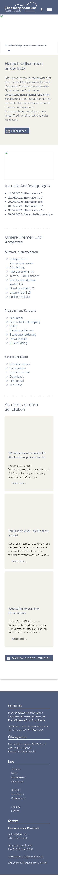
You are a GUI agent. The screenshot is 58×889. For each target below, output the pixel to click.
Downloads (17, 376)
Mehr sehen (18, 130)
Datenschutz (18, 798)
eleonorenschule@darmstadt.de (25, 856)
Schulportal (17, 380)
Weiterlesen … (19, 483)
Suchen (15, 810)
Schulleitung (17, 267)
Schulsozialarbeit (20, 372)
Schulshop (16, 385)
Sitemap (15, 806)
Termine (15, 769)
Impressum (17, 794)
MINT (13, 326)
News (14, 773)
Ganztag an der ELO (22, 288)
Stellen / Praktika (20, 296)
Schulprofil (16, 317)
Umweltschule (18, 338)
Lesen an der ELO (20, 292)
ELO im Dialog (18, 343)
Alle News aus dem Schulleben (31, 658)
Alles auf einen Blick (22, 271)
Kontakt (15, 789)
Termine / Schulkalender (24, 275)
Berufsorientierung (21, 330)
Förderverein (18, 368)
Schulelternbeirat (20, 364)
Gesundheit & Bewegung (25, 322)
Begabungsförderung (23, 334)
